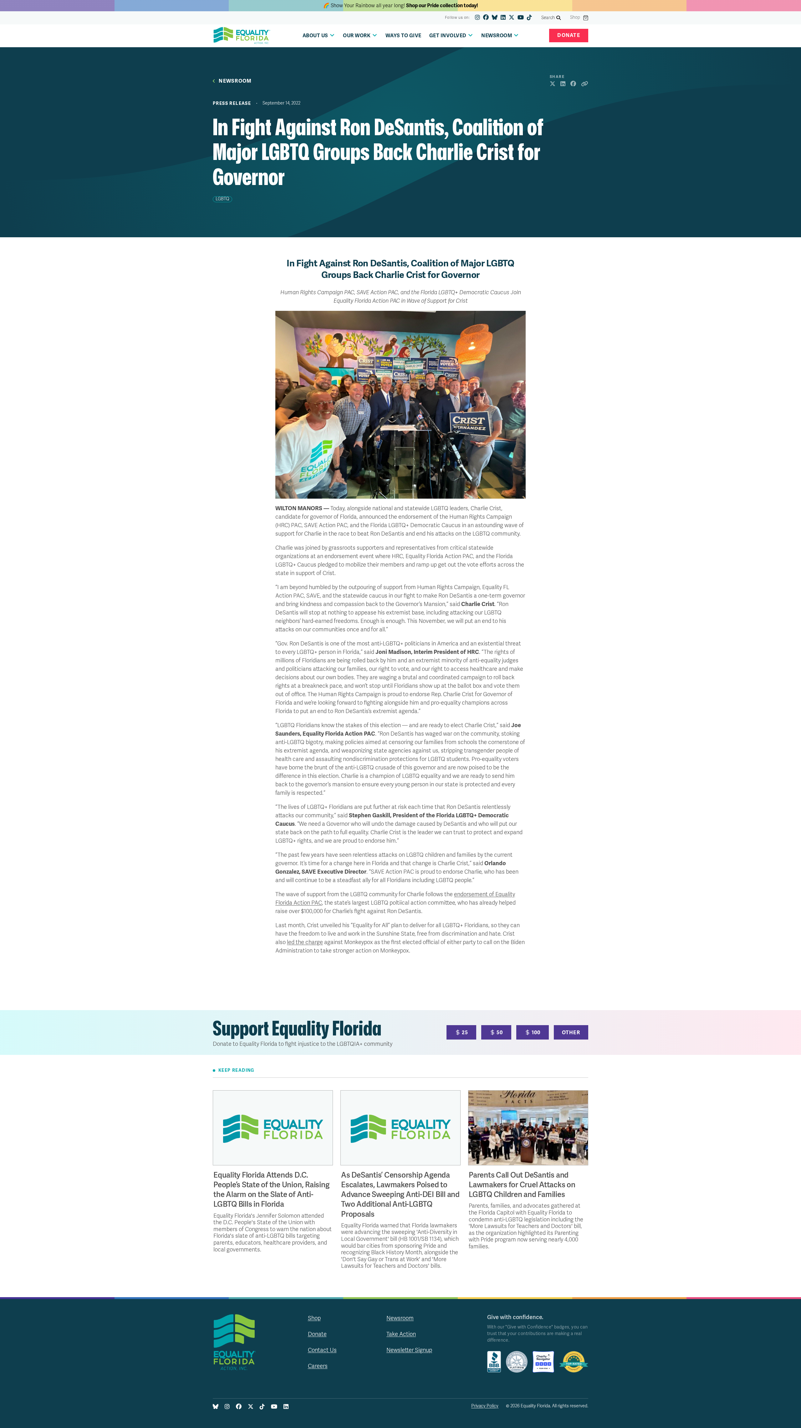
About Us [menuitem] (315, 36)
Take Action (401, 1334)
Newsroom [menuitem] (496, 36)
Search (548, 17)
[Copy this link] (584, 84)
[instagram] (477, 17)
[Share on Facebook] (573, 84)
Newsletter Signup (409, 1350)
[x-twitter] (511, 17)
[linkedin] (503, 17)
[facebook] (486, 17)
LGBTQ (222, 199)
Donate (568, 35)
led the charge (305, 942)
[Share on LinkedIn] (562, 84)
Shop (575, 17)
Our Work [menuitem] (356, 36)
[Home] (242, 35)
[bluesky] (494, 17)
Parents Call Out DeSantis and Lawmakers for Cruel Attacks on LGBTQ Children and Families (522, 1185)
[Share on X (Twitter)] (552, 84)
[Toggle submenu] (332, 35)
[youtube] (521, 17)
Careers (318, 1366)
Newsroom (235, 81)
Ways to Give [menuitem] (403, 36)
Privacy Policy (484, 1406)
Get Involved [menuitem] (448, 36)
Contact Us (322, 1350)
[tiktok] (529, 17)
